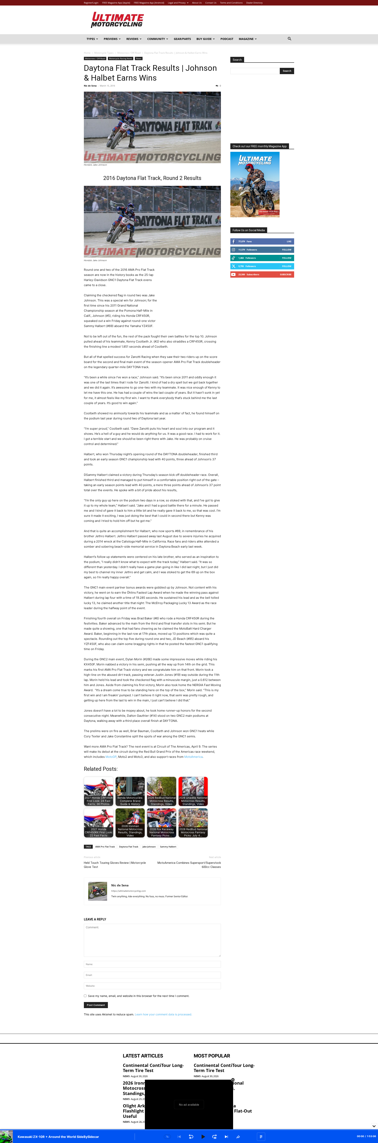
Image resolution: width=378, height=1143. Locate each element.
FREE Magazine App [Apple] (116, 2)
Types (91, 39)
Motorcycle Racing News (120, 58)
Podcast (226, 39)
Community (156, 39)
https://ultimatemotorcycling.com (128, 891)
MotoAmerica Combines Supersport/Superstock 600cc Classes (189, 865)
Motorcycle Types (104, 52)
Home (87, 52)
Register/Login (91, 2)
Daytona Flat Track (128, 846)
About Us (197, 2)
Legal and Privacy (177, 2)
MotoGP (111, 757)
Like (289, 241)
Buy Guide (204, 39)
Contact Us (210, 2)
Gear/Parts (182, 39)
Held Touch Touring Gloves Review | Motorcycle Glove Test (115, 865)
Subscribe (285, 274)
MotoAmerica (193, 757)
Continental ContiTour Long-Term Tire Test (153, 1067)
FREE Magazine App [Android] (149, 2)
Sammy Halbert (168, 846)
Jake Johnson (149, 846)
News (138, 58)
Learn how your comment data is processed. (163, 1014)
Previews (111, 39)
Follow (286, 249)
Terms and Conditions (231, 2)
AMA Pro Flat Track (105, 846)
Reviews (132, 39)
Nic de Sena (90, 85)
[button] (289, 39)
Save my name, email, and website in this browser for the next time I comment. (138, 995)
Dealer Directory (254, 2)
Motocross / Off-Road (129, 52)
